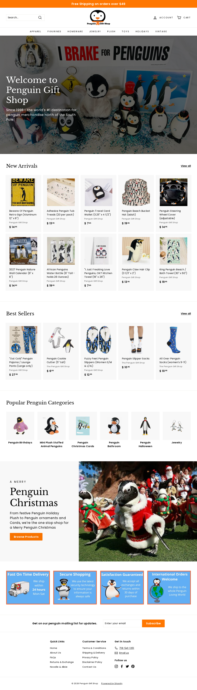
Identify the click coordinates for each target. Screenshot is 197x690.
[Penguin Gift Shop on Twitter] (127, 666)
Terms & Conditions (94, 648)
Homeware (75, 31)
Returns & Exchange (62, 662)
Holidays (142, 31)
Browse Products (26, 537)
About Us (55, 652)
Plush (111, 31)
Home (53, 648)
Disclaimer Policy (92, 662)
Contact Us (89, 666)
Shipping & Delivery (93, 652)
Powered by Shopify (111, 683)
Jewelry (95, 31)
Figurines (54, 31)
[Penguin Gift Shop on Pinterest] (133, 666)
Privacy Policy (90, 657)
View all (186, 166)
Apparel (35, 31)
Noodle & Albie (59, 666)
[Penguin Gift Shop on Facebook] (121, 666)
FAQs (53, 657)
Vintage (161, 31)
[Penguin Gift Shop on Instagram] (116, 666)
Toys (125, 31)
